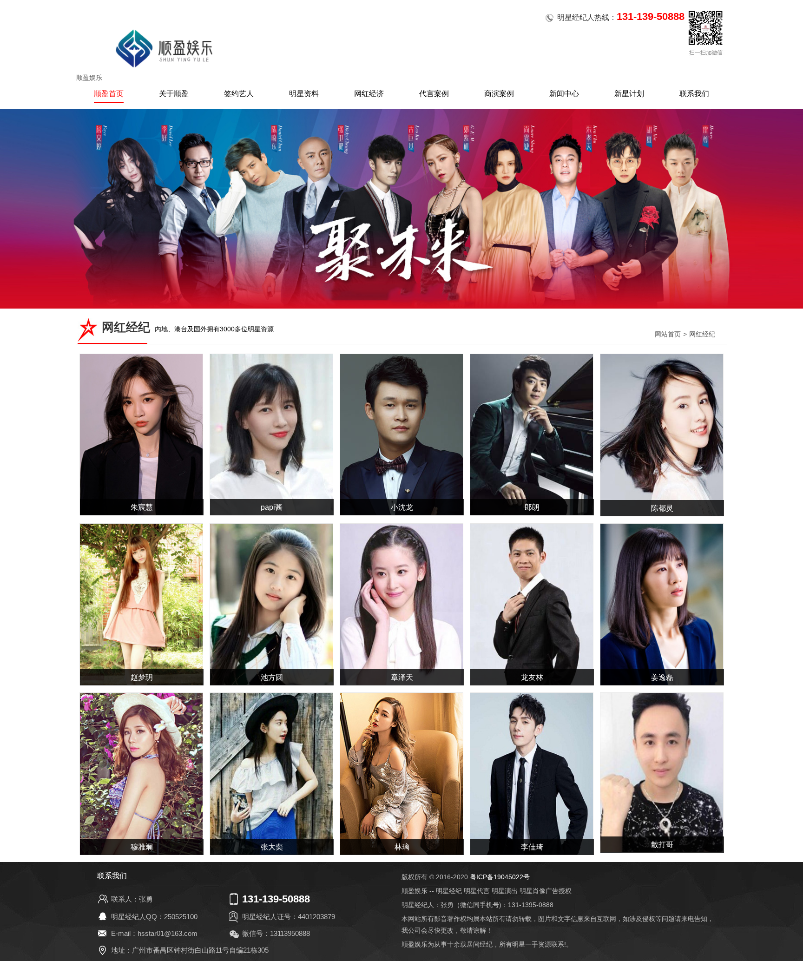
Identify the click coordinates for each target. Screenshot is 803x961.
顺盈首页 (109, 94)
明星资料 (304, 94)
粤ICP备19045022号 (500, 877)
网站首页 (668, 334)
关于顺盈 (174, 94)
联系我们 (694, 94)
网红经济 (369, 94)
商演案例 (499, 94)
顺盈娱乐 (89, 77)
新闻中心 (564, 94)
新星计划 (629, 94)
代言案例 (434, 94)
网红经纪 (702, 334)
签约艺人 (239, 94)
